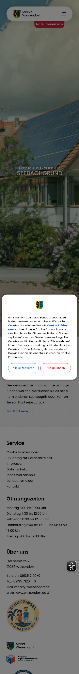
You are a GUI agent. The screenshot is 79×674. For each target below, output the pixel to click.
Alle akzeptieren (23, 368)
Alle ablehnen (56, 368)
